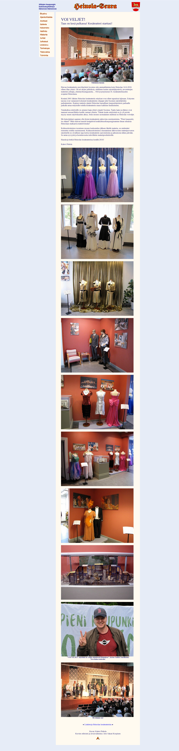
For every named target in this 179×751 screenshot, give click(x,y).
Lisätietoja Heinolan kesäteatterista (97, 724)
